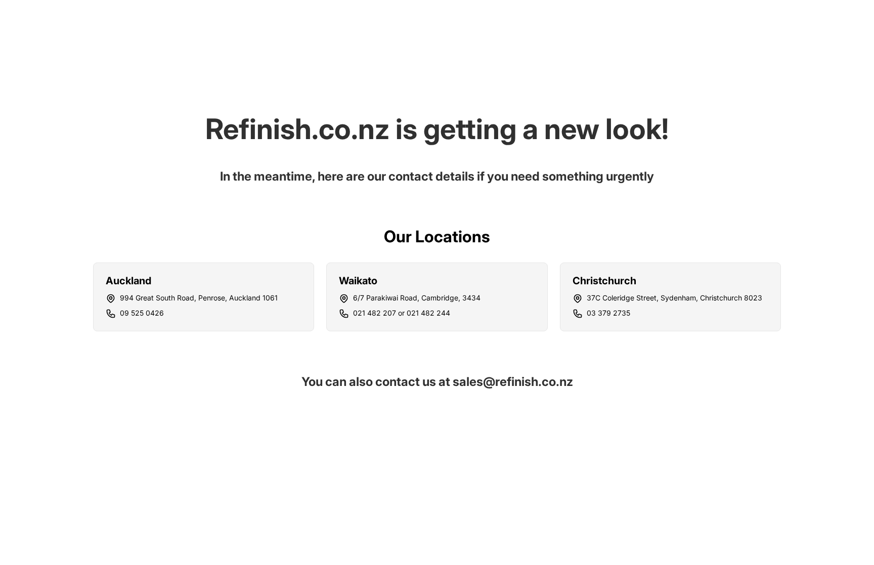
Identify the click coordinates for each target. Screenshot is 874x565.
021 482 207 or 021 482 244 (401, 313)
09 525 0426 (142, 313)
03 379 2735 (608, 313)
